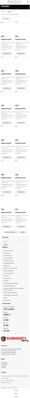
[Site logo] (14, 2)
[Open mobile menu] (1, 2)
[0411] (22, 201)
